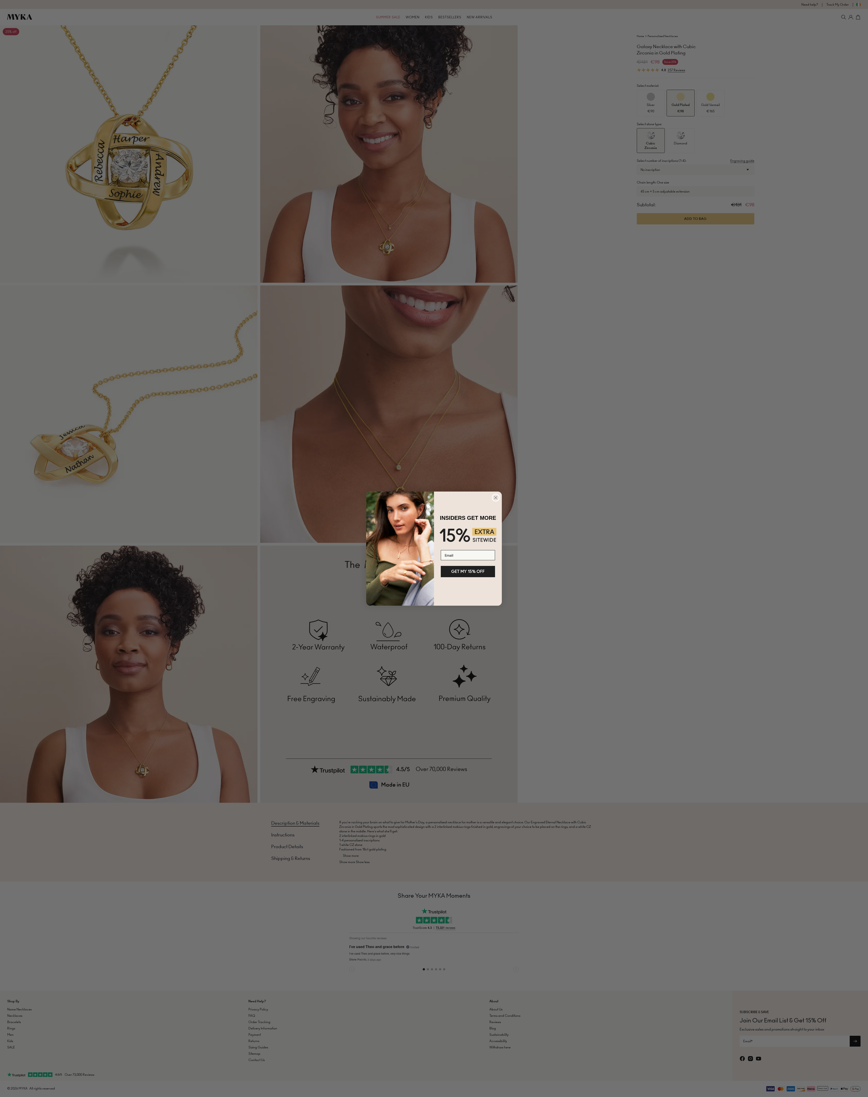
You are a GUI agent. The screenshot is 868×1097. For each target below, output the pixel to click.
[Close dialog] (495, 497)
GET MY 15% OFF (468, 571)
